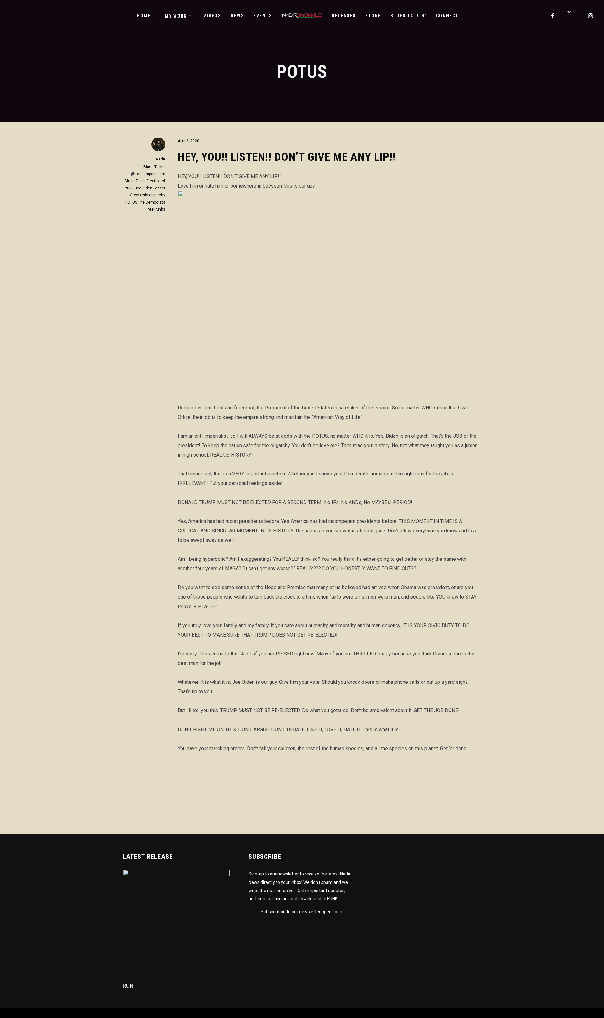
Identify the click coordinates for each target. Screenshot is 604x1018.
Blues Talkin (135, 181)
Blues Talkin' (154, 167)
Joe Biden (143, 188)
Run (128, 985)
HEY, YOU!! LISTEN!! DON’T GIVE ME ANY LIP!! (287, 157)
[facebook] (553, 16)
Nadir (160, 159)
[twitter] (572, 16)
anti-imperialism (151, 174)
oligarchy (157, 195)
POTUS (131, 202)
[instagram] (591, 16)
